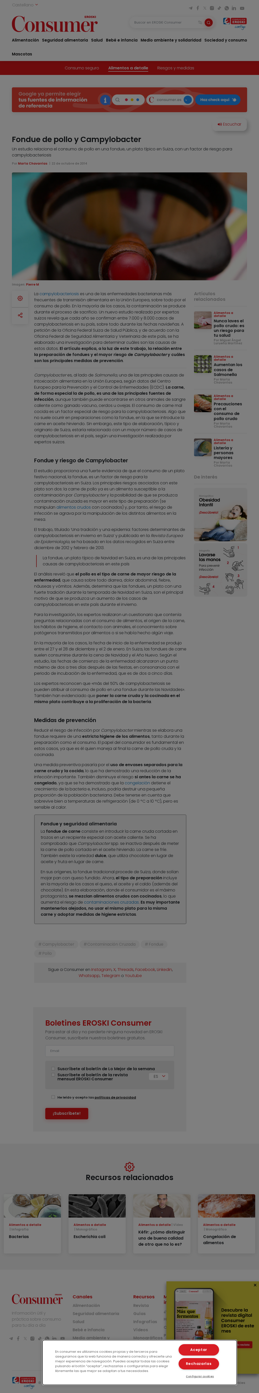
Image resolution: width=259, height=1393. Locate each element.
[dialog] (139, 1362)
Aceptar (198, 1349)
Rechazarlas (199, 1363)
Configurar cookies (200, 1376)
